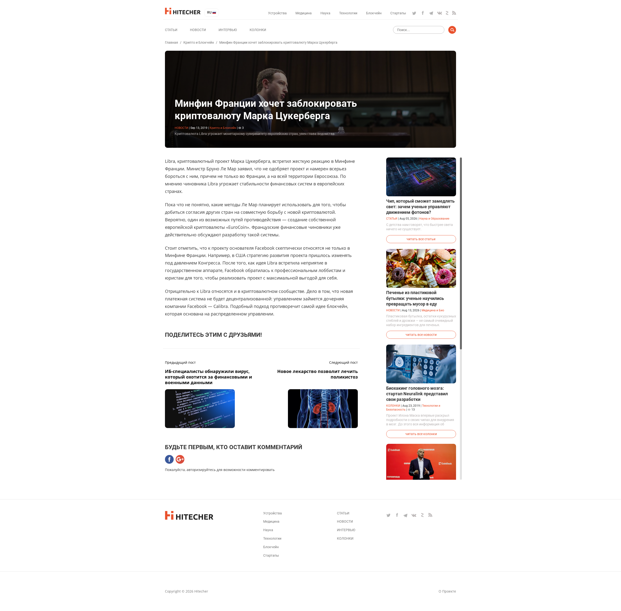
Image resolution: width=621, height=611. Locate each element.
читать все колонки (421, 434)
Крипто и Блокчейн (198, 42)
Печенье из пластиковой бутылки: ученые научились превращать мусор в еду (415, 298)
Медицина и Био (433, 310)
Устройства (277, 13)
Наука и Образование (434, 218)
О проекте (447, 591)
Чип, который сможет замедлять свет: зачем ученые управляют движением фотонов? (420, 206)
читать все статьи (421, 239)
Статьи (171, 30)
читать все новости (421, 335)
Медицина (303, 13)
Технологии (348, 13)
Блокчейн (374, 13)
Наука (325, 13)
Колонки (258, 30)
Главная (171, 42)
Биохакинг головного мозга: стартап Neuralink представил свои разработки (417, 394)
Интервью (228, 30)
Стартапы (398, 13)
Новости (198, 30)
